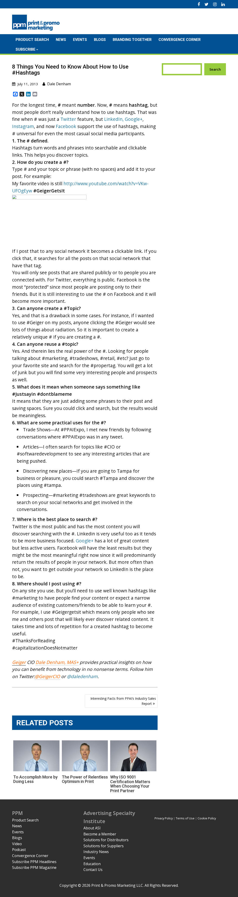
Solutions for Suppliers (103, 845)
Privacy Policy (164, 818)
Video (17, 843)
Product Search (32, 39)
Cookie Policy (207, 818)
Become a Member (99, 834)
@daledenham (82, 676)
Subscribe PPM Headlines (34, 861)
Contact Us (92, 869)
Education (92, 863)
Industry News (96, 851)
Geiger (19, 662)
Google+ (133, 119)
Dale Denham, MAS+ (57, 662)
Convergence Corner (180, 39)
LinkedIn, (114, 119)
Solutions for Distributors (106, 839)
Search (215, 69)
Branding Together (132, 39)
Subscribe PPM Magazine (34, 867)
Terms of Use (185, 818)
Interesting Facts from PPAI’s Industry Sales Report (123, 701)
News (61, 39)
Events (80, 39)
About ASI (92, 828)
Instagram (23, 126)
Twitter (68, 119)
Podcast (19, 849)
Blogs (100, 39)
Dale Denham (59, 83)
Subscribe (25, 49)
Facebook (66, 126)
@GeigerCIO (47, 676)
